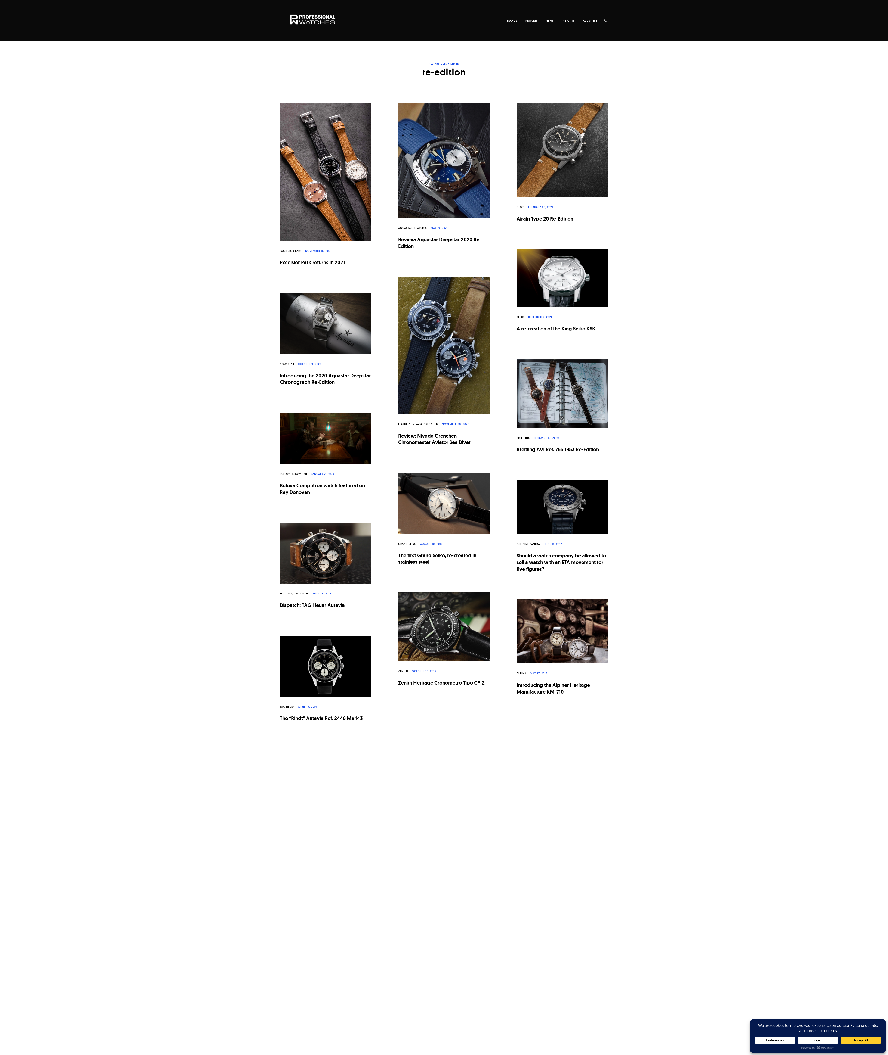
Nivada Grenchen (425, 424)
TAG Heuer (301, 593)
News (520, 207)
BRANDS (512, 20)
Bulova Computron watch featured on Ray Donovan (322, 489)
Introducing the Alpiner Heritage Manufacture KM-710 (553, 688)
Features (420, 228)
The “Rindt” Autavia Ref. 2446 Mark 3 (321, 718)
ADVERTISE (590, 20)
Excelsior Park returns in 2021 (312, 262)
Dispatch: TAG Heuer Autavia (312, 605)
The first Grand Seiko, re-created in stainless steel (437, 559)
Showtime (300, 474)
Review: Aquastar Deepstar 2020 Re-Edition (439, 243)
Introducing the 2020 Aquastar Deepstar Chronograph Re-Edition (325, 379)
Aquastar (405, 228)
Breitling (523, 437)
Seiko (520, 317)
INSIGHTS (568, 20)
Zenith (403, 671)
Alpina (521, 673)
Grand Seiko (407, 543)
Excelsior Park (291, 250)
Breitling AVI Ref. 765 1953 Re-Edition (558, 449)
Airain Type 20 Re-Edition (545, 218)
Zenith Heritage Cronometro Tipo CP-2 (441, 682)
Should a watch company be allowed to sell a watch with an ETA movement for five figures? (561, 562)
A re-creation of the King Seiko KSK (556, 328)
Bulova (285, 474)
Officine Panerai (529, 544)
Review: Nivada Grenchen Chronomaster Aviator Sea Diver (434, 439)
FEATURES (531, 20)
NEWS (550, 20)
